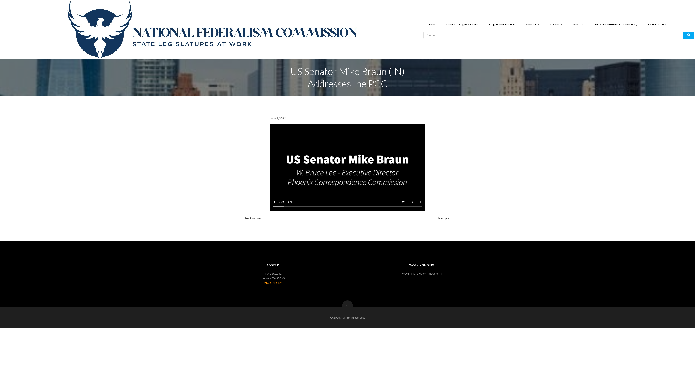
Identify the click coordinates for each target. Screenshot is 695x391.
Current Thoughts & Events (462, 24)
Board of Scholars (658, 24)
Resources (556, 24)
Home (432, 24)
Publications (532, 24)
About (576, 24)
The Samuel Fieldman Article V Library (616, 24)
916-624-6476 (273, 282)
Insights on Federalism (502, 24)
